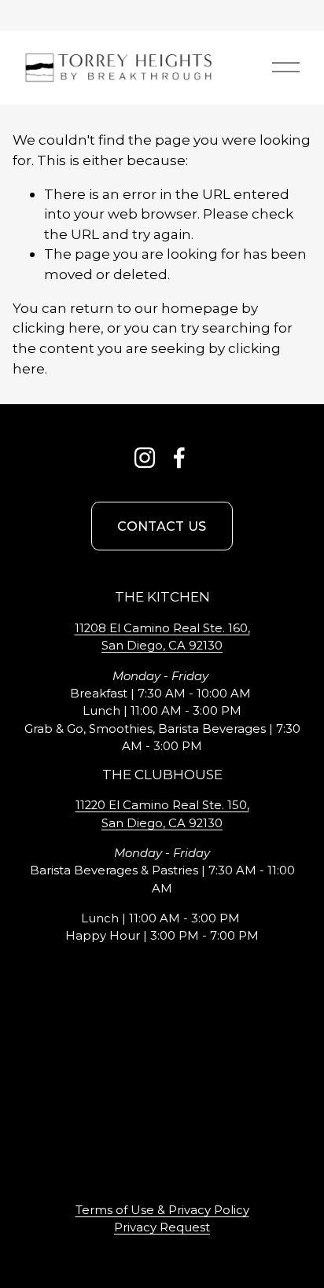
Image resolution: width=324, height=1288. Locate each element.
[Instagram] (145, 458)
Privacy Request (162, 1227)
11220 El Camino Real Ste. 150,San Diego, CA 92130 (162, 814)
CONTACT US (161, 526)
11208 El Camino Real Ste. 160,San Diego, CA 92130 (162, 637)
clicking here (57, 327)
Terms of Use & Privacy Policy (162, 1210)
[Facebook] (179, 458)
